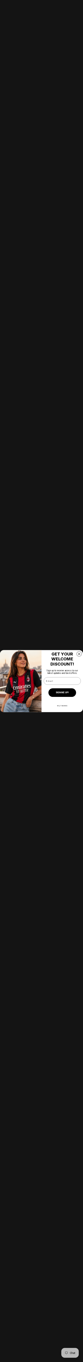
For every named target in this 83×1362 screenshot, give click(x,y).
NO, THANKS (62, 705)
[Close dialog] (79, 653)
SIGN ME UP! (62, 692)
